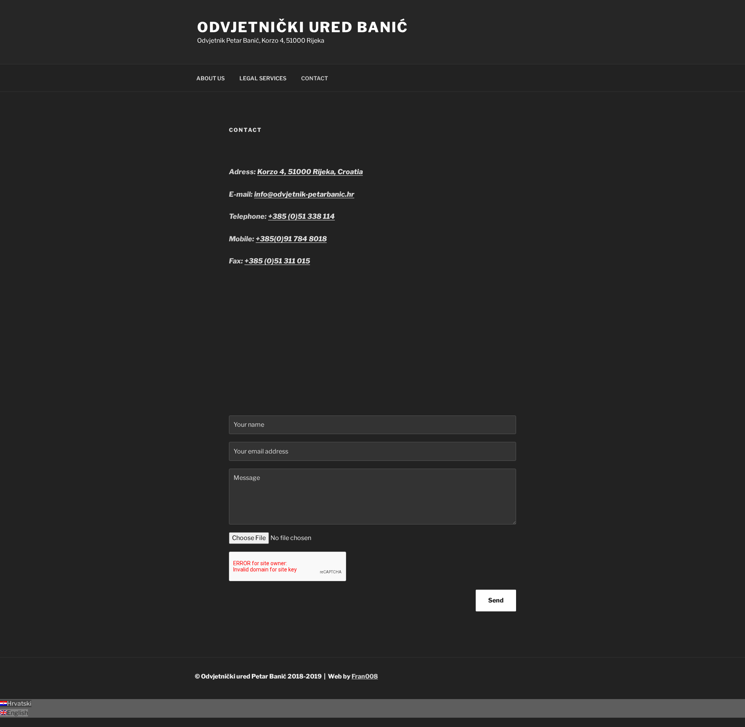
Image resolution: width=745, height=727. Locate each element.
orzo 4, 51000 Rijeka (298, 172)
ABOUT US (210, 78)
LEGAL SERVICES (262, 78)
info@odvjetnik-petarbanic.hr (304, 194)
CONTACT (314, 78)
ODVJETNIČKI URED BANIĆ (302, 27)
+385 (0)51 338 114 (301, 216)
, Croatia (348, 172)
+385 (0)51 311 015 (277, 261)
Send (496, 600)
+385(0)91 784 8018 (291, 239)
